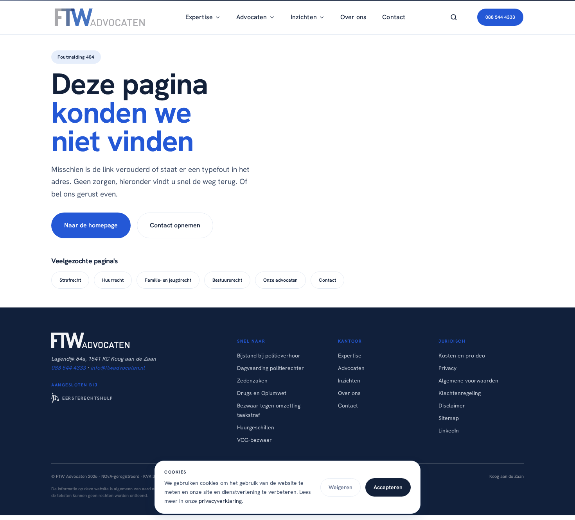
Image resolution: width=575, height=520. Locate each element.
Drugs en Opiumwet (261, 393)
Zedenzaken (252, 380)
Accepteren (388, 487)
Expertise (349, 355)
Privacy (447, 368)
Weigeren (340, 487)
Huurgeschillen (255, 427)
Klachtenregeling (459, 393)
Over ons (353, 17)
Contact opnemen (175, 225)
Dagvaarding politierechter (270, 368)
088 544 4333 (500, 17)
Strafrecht (70, 280)
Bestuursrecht (227, 280)
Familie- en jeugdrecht (168, 280)
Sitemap (448, 418)
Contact (393, 17)
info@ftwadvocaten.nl (118, 367)
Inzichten (349, 380)
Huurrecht (113, 280)
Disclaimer (451, 405)
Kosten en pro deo (461, 355)
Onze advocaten (280, 280)
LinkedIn (448, 430)
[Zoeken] (454, 17)
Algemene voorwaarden (468, 380)
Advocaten (351, 368)
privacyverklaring (220, 500)
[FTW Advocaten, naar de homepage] (98, 17)
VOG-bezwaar (254, 439)
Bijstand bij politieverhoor (268, 355)
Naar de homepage (91, 225)
